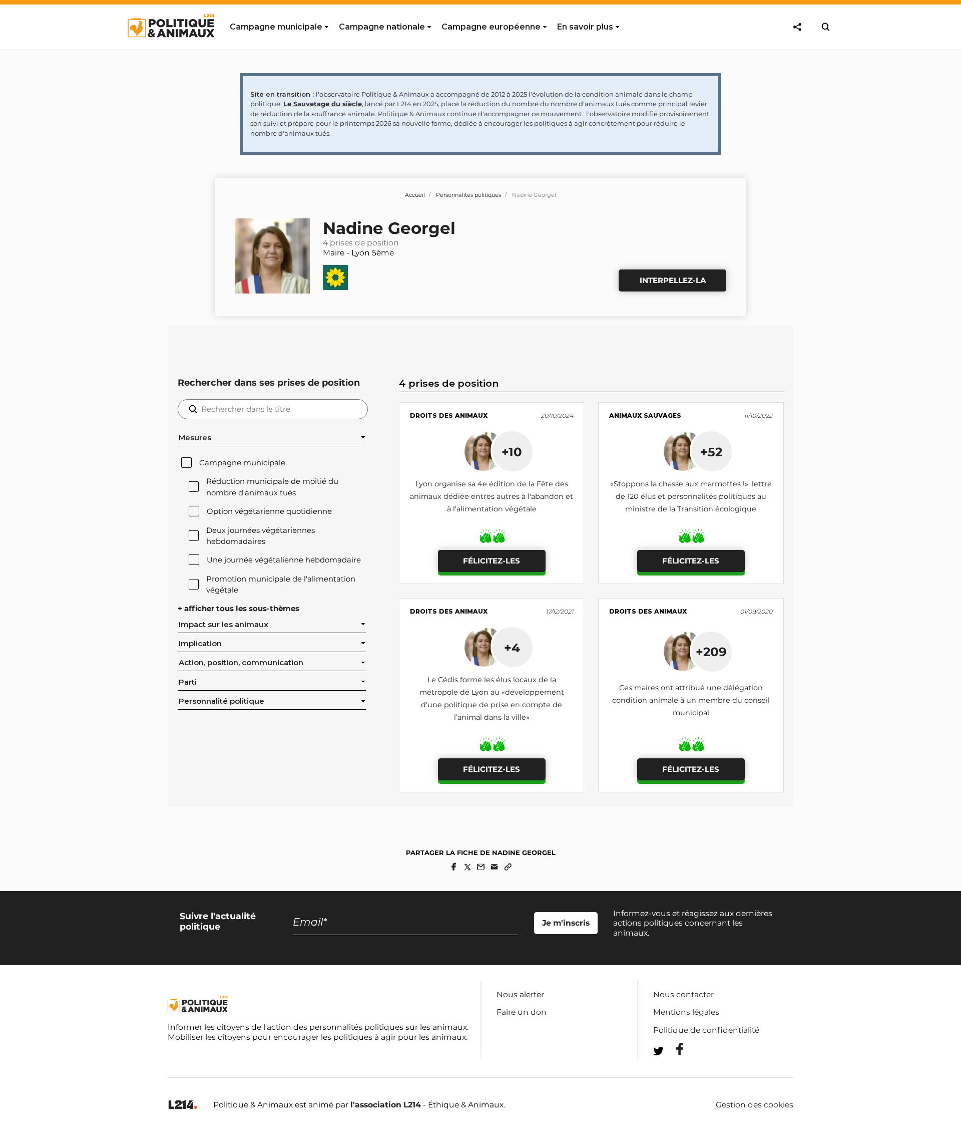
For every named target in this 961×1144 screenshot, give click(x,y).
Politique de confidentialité (706, 1030)
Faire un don (522, 1012)
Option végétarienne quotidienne (269, 511)
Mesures (195, 437)
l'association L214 (385, 1104)
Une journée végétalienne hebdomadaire (284, 559)
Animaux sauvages (645, 415)
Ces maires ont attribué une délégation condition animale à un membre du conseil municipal (691, 700)
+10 (512, 451)
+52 (711, 451)
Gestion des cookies (754, 1105)
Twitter (673, 1069)
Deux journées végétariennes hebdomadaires (260, 536)
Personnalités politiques (468, 194)
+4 (512, 647)
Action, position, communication (241, 662)
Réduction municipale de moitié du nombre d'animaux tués (272, 487)
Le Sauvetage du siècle (322, 104)
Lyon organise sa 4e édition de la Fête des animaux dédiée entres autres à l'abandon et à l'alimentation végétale (491, 496)
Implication (200, 643)
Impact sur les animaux (223, 624)
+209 (711, 651)
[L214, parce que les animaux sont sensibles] (183, 1105)
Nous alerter (520, 994)
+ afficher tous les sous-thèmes (238, 608)
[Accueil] (170, 47)
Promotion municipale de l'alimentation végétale (280, 585)
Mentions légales (686, 1012)
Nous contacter (683, 994)
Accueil (415, 194)
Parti (188, 682)
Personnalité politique (221, 701)
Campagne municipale (242, 462)
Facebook (673, 1049)
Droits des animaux (449, 415)
